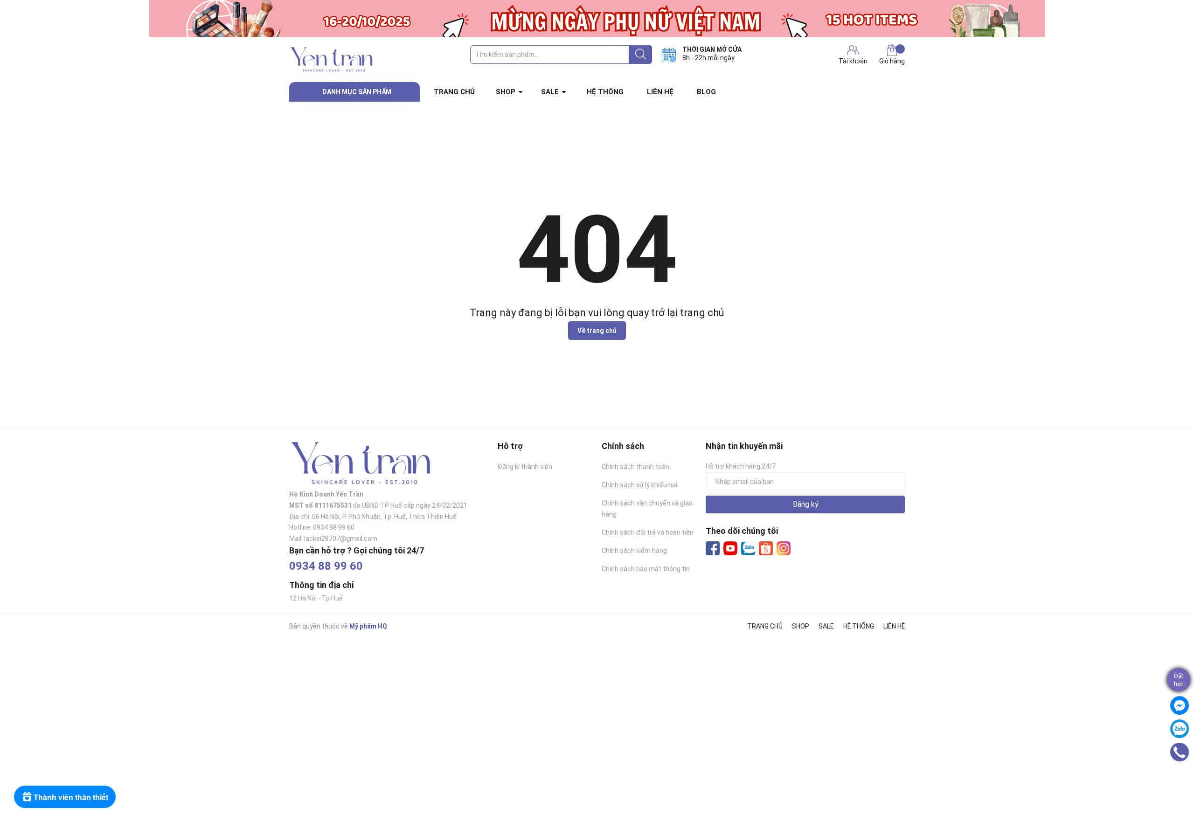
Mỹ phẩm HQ (368, 626)
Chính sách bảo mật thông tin (646, 569)
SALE (550, 92)
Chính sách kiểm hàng (634, 550)
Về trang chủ (597, 330)
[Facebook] (713, 548)
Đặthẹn (1179, 679)
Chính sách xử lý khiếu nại (639, 485)
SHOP (505, 92)
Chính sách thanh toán (635, 466)
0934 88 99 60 (326, 566)
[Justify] (641, 54)
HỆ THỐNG (605, 92)
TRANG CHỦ (454, 92)
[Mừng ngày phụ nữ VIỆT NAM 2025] (597, 18)
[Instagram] (784, 548)
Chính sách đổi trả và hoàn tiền (648, 532)
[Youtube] (730, 548)
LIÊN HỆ (660, 92)
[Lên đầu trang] (1182, 778)
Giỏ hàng (892, 61)
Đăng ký (805, 504)
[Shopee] (766, 548)
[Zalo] (748, 549)
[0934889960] (1179, 752)
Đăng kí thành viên (525, 466)
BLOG (706, 92)
